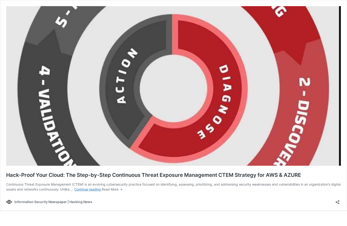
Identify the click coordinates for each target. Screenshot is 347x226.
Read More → (112, 189)
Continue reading (88, 189)
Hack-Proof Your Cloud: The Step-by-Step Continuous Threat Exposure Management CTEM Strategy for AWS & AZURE (153, 175)
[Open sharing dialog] (337, 200)
